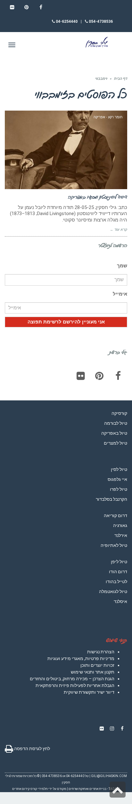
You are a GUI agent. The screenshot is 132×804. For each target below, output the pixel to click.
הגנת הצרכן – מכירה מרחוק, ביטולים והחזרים (72, 678)
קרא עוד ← (118, 230)
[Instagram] (112, 728)
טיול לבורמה (115, 423)
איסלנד (120, 601)
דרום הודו (118, 571)
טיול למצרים (115, 443)
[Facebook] (118, 375)
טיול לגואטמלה (113, 591)
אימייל (120, 294)
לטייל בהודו (116, 581)
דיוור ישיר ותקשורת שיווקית (89, 692)
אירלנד (120, 535)
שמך (122, 266)
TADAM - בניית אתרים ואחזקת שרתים (94, 789)
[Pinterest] (99, 375)
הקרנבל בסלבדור (111, 499)
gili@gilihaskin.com (109, 776)
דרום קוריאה (115, 515)
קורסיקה (119, 413)
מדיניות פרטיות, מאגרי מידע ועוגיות (80, 658)
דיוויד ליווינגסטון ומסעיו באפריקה (97, 197)
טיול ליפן (119, 561)
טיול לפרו (118, 489)
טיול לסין (119, 469)
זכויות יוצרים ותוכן (97, 665)
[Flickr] (80, 375)
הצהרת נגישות (100, 651)
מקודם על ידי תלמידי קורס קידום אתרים (39, 789)
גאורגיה (120, 525)
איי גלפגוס (117, 479)
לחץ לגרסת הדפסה (31, 748)
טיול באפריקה (114, 433)
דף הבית (120, 79)
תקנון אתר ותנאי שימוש (92, 671)
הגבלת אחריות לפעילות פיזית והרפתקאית (75, 685)
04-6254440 (66, 21)
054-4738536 (100, 21)
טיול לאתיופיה (114, 545)
